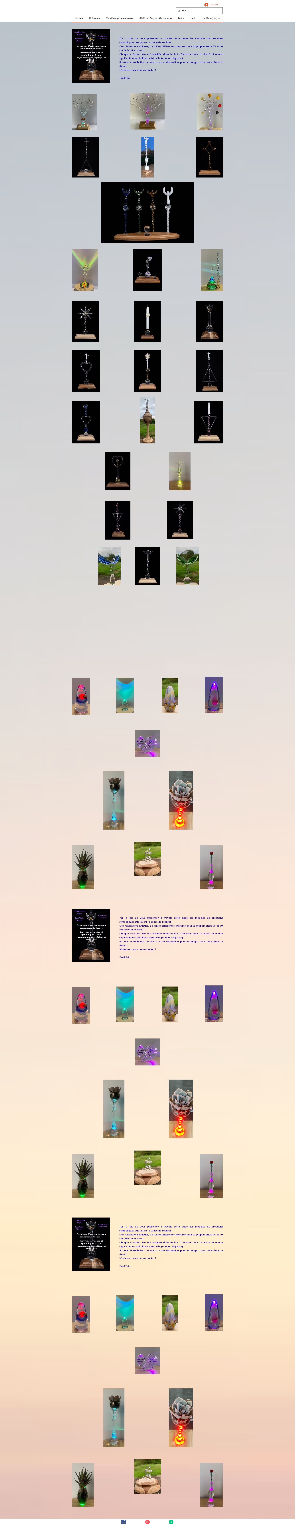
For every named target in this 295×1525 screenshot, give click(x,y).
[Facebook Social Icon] (123, 1522)
